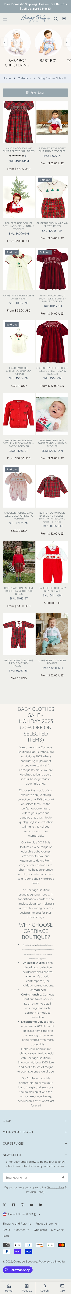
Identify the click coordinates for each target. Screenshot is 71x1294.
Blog (6, 1236)
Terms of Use (55, 1187)
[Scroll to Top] (64, 1274)
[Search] (55, 19)
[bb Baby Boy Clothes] (48, 42)
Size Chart (57, 1230)
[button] (64, 19)
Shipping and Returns (17, 1223)
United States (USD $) (22, 1214)
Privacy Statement (47, 1223)
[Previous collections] (4, 42)
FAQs (6, 1230)
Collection (24, 78)
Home (7, 78)
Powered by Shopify (52, 1261)
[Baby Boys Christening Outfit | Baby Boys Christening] (17, 42)
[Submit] (63, 1177)
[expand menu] (5, 19)
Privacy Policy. (35, 1192)
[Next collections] (67, 42)
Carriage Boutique (25, 1261)
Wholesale (40, 1230)
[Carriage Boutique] (35, 18)
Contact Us (21, 1230)
